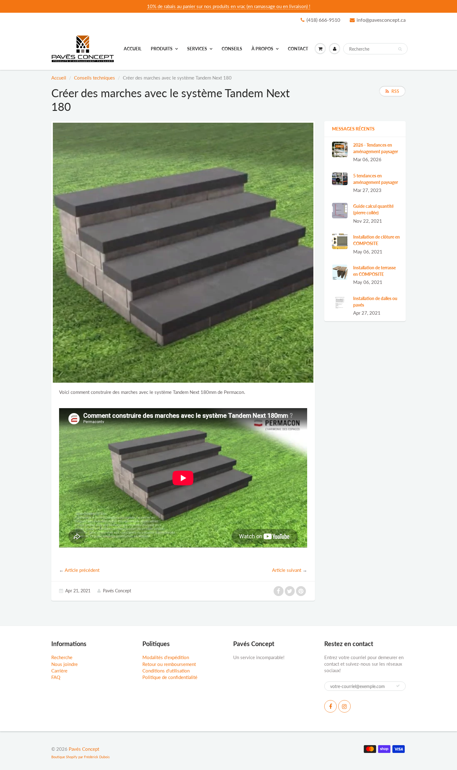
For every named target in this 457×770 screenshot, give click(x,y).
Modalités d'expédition (165, 657)
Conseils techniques (94, 77)
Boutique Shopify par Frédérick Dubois (80, 757)
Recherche (61, 657)
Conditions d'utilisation (166, 670)
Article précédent (82, 570)
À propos (262, 48)
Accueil (132, 48)
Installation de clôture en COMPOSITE (376, 240)
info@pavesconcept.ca (381, 20)
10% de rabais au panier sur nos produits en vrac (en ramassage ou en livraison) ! (228, 6)
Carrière (59, 670)
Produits (162, 48)
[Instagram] (344, 706)
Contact (298, 48)
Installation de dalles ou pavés (375, 302)
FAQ (55, 677)
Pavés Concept (84, 749)
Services (197, 48)
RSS (395, 91)
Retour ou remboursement (169, 664)
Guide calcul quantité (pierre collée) (373, 209)
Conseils (232, 48)
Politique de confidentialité (169, 677)
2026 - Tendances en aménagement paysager (375, 148)
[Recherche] (400, 49)
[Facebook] (330, 706)
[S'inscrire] (398, 686)
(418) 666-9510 (323, 20)
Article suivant (286, 570)
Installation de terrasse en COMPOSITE (374, 271)
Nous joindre (64, 664)
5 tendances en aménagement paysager (375, 179)
